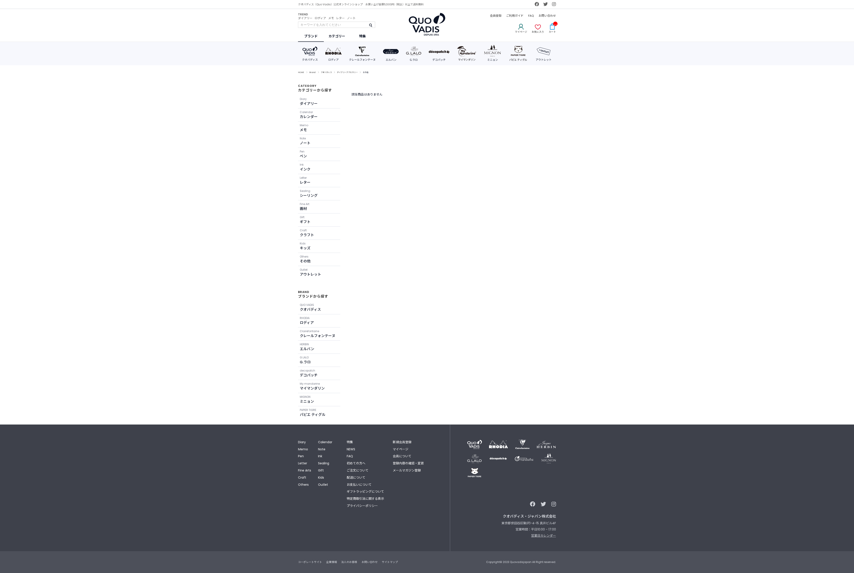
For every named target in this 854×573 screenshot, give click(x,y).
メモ (331, 18)
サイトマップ (390, 562)
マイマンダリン (312, 386)
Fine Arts (304, 470)
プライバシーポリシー (362, 506)
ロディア (320, 18)
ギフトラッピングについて (365, 491)
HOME (301, 72)
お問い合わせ (547, 16)
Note (321, 449)
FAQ (531, 16)
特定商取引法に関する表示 (365, 498)
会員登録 (496, 16)
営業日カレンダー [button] (543, 535)
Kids (321, 477)
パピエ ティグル (312, 412)
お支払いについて (359, 484)
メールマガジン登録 (407, 470)
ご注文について (358, 470)
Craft (302, 477)
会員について (402, 456)
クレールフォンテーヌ (317, 333)
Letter (302, 463)
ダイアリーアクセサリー (347, 72)
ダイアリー (305, 18)
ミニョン (307, 399)
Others (303, 484)
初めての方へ (356, 463)
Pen (301, 456)
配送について (356, 477)
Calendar (325, 442)
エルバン (307, 347)
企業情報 (331, 562)
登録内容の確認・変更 (408, 463)
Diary (302, 442)
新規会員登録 (402, 442)
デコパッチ (309, 373)
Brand (312, 72)
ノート (351, 18)
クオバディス (326, 72)
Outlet (323, 484)
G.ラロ (305, 360)
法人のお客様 (349, 562)
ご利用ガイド (515, 16)
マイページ (400, 449)
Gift (321, 470)
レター (340, 18)
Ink (320, 456)
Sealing (323, 463)
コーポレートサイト (310, 562)
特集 (350, 442)
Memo (303, 449)
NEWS (351, 449)
